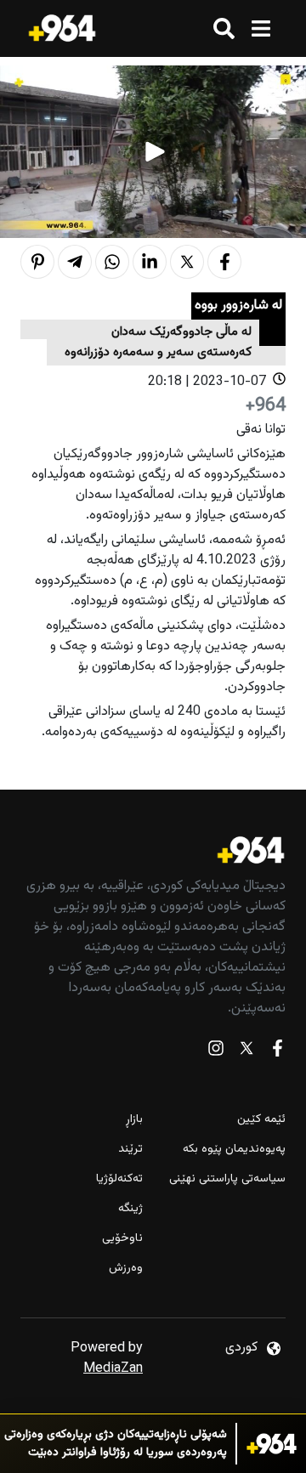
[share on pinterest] (37, 262)
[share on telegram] (75, 262)
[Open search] (224, 28)
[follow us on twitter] (246, 1052)
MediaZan (113, 1369)
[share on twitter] (187, 262)
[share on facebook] (224, 262)
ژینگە (130, 1209)
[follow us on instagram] (215, 1052)
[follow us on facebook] (277, 1052)
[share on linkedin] (150, 262)
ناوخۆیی (122, 1239)
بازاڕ (134, 1120)
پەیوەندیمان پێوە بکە (234, 1150)
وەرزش (126, 1269)
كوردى (241, 1347)
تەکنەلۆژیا (119, 1179)
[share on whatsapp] (112, 262)
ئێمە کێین (261, 1120)
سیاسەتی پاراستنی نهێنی (227, 1179)
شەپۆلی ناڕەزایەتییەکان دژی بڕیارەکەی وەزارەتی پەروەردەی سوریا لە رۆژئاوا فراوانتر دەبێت (115, 1444)
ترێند (130, 1150)
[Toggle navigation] (260, 28)
